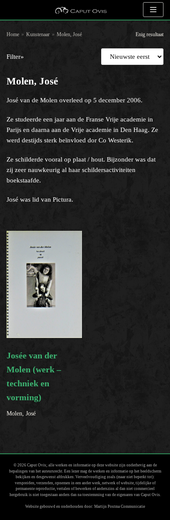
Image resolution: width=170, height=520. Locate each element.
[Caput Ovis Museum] (80, 10)
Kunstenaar (38, 34)
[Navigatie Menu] (153, 9)
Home (13, 34)
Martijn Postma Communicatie (119, 506)
